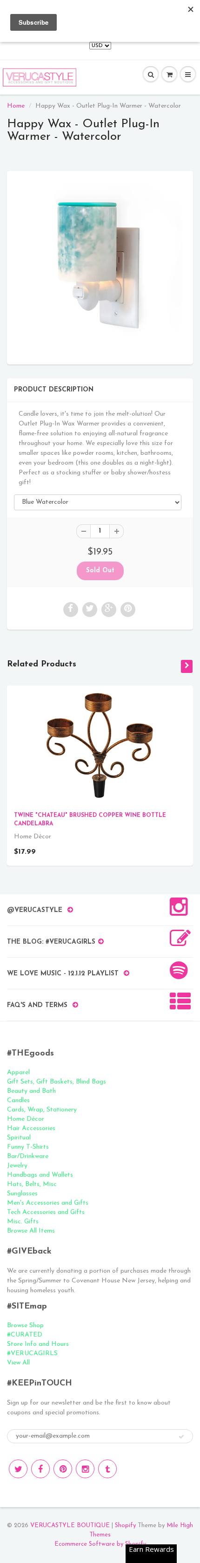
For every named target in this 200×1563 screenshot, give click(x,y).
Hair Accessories (31, 1128)
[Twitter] (18, 1469)
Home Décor (25, 1119)
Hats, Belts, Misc (32, 1184)
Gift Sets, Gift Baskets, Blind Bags (56, 1081)
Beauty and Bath (31, 1091)
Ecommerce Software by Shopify (100, 1544)
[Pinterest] (62, 1469)
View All (18, 1362)
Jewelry (17, 1165)
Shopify (125, 1525)
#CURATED (24, 1334)
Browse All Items (31, 1230)
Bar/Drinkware (27, 1156)
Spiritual (19, 1137)
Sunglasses (22, 1193)
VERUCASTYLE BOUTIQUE (70, 1525)
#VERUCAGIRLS (32, 1353)
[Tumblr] (107, 1469)
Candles (18, 1100)
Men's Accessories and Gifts (47, 1203)
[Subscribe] (181, 1436)
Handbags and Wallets (40, 1175)
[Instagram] (85, 1469)
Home (16, 106)
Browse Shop (25, 1325)
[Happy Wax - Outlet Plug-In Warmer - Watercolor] (100, 266)
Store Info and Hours (38, 1344)
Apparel (18, 1072)
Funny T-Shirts (28, 1147)
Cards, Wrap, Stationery (42, 1109)
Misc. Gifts (23, 1221)
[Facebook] (40, 1469)
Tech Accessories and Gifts (46, 1212)
